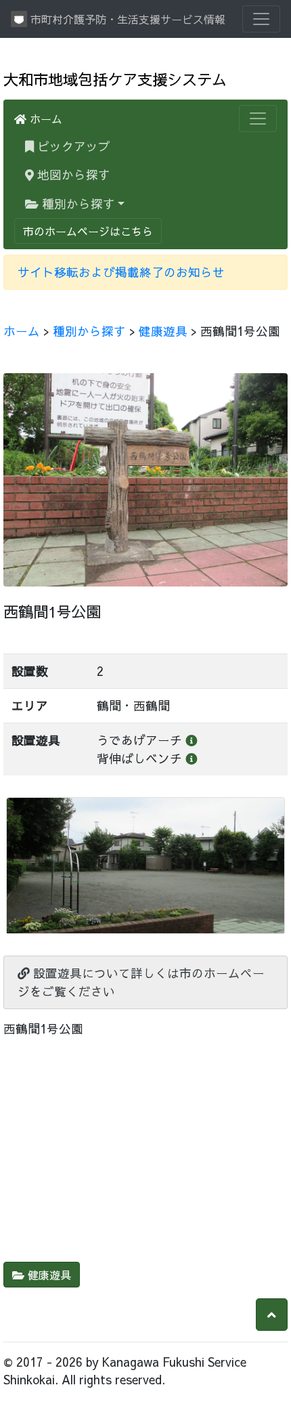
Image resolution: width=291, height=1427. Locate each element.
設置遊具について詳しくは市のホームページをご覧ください (141, 981)
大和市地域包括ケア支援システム (115, 78)
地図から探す (72, 174)
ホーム (44, 118)
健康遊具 (163, 330)
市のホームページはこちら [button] (88, 230)
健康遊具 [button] (47, 1274)
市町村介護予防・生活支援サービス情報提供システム (126, 19)
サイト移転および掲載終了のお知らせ (121, 271)
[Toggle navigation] (261, 19)
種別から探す (77, 203)
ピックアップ (96, 145)
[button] (272, 1314)
